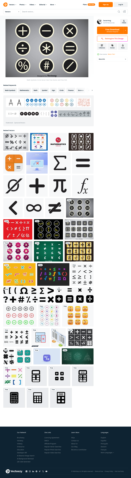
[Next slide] (90, 90)
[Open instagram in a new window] (30, 471)
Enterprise (20, 447)
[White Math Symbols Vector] (81, 142)
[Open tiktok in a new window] (40, 471)
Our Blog (74, 447)
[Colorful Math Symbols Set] (49, 315)
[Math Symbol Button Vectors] (78, 315)
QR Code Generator (24, 462)
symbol (44, 90)
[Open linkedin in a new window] (33, 471)
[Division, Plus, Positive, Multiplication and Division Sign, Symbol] (74, 295)
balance (81, 90)
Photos (22, 5)
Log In (120, 4)
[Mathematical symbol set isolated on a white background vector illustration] (8, 356)
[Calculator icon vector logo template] (36, 376)
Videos (32, 5)
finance (71, 90)
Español (103, 441)
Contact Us (75, 441)
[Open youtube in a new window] (46, 471)
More (52, 5)
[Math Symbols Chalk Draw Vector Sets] (48, 251)
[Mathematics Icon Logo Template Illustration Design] (58, 142)
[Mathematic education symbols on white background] (39, 142)
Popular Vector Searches (52, 447)
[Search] (119, 11)
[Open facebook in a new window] (26, 471)
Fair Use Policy (119, 471)
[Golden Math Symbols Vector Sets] (79, 251)
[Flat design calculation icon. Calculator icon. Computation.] (14, 163)
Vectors (11, 5)
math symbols (10, 90)
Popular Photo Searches (52, 450)
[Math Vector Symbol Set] (80, 337)
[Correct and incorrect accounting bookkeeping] (58, 337)
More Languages (106, 452)
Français (104, 450)
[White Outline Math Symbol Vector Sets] (79, 229)
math (35, 90)
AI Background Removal (25, 459)
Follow (124, 23)
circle (61, 90)
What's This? (111, 54)
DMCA (46, 441)
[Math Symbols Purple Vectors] (17, 251)
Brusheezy (20, 438)
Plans (85, 4)
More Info (102, 59)
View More (74, 114)
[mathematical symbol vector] (60, 163)
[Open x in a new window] (43, 471)
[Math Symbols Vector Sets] (15, 142)
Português (104, 444)
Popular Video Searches (52, 453)
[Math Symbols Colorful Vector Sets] (19, 274)
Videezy (19, 444)
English (103, 438)
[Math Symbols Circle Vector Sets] (80, 208)
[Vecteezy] (5, 4)
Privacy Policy (109, 471)
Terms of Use (99, 471)
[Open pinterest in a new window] (36, 471)
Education (20, 450)
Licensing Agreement (51, 438)
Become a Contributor (78, 450)
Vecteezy (20, 441)
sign (53, 90)
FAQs (73, 438)
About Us (74, 444)
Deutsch (103, 447)
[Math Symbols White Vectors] (17, 229)
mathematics (24, 90)
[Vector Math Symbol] (53, 274)
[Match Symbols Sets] (48, 229)
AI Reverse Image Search (25, 456)
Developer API (22, 453)
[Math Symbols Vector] (16, 337)
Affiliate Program (50, 444)
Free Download (112, 30)
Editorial (42, 5)
